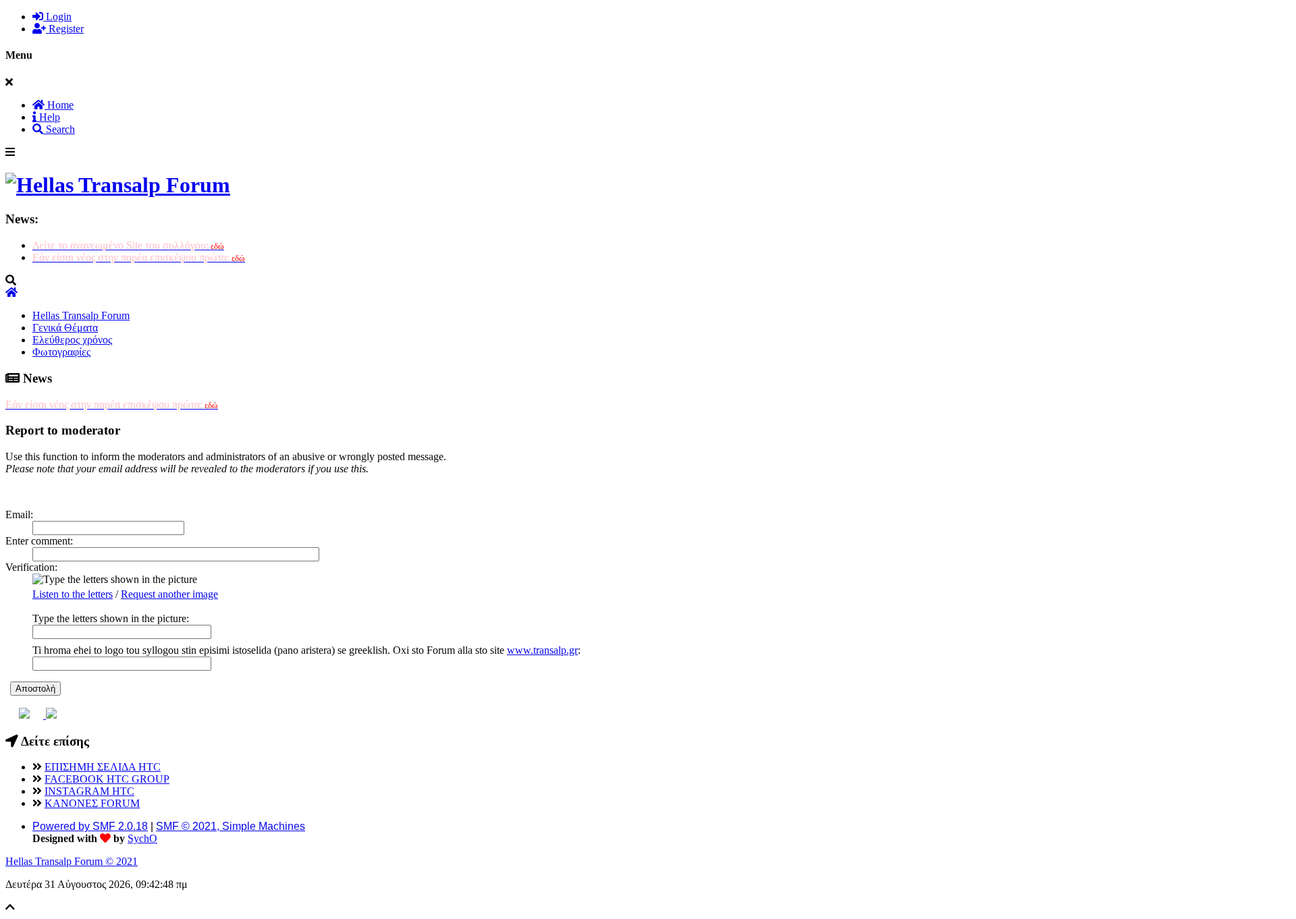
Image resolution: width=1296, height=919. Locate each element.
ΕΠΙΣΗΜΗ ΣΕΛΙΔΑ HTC (103, 767)
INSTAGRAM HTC (89, 791)
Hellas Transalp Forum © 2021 (71, 861)
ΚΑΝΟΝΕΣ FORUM (92, 803)
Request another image (169, 594)
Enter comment (37, 541)
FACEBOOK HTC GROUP (107, 779)
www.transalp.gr (542, 650)
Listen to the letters (72, 594)
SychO (142, 838)
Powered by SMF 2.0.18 (90, 826)
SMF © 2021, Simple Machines (230, 826)
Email (17, 514)
